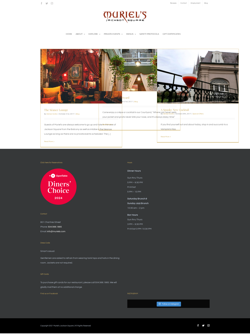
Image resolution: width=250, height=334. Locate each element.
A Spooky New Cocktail (175, 110)
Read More (48, 141)
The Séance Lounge (56, 110)
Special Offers (198, 114)
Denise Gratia (52, 114)
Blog (77, 114)
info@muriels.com (56, 231)
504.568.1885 (55, 227)
